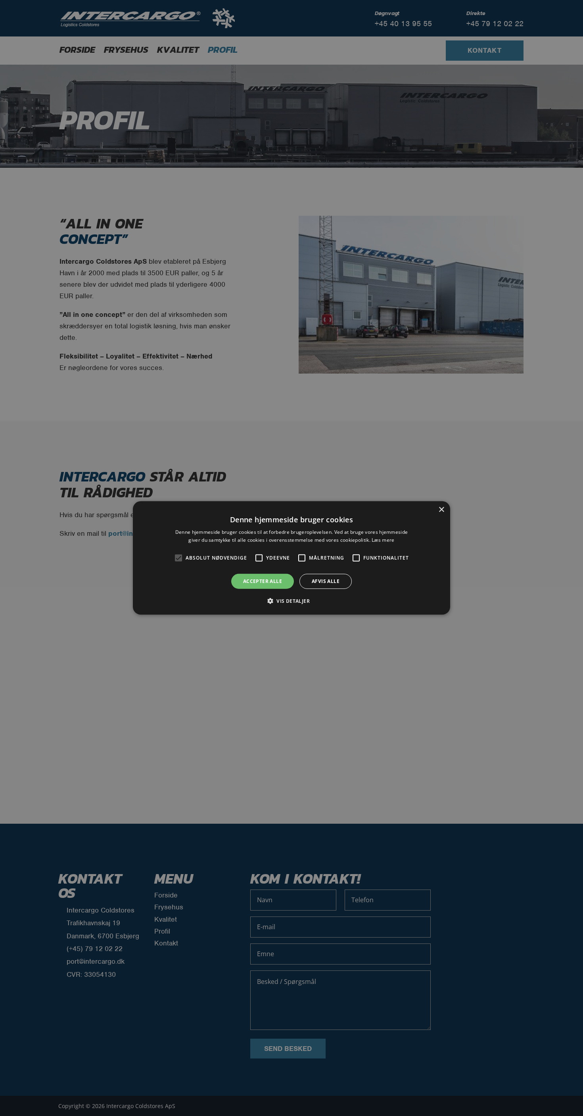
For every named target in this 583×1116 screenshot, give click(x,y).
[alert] (291, 558)
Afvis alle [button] (325, 581)
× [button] (441, 510)
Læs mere (383, 540)
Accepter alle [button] (262, 581)
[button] (291, 601)
